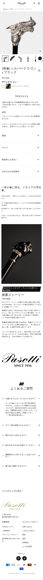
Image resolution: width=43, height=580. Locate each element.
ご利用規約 (6, 531)
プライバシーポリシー (10, 535)
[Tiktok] (24, 558)
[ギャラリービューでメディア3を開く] (20, 58)
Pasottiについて (8, 527)
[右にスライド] (40, 58)
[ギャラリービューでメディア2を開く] (13, 58)
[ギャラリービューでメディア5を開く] (35, 58)
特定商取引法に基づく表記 (11, 540)
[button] (34, 3)
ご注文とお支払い (28, 531)
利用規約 (25, 542)
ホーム (5, 9)
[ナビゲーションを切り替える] (4, 3)
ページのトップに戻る (11, 490)
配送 (24, 535)
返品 (24, 539)
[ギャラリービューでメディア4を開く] (28, 58)
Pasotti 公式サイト (15, 573)
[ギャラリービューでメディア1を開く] (5, 58)
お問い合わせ (27, 527)
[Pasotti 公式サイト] (21, 3)
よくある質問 (27, 546)
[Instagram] (18, 558)
